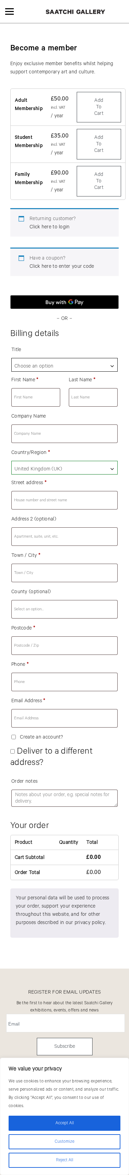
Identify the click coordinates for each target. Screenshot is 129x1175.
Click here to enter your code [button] (62, 266)
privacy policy (90, 922)
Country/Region (30, 452)
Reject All (64, 1160)
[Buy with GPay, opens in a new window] (64, 302)
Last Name (82, 380)
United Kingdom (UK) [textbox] (38, 469)
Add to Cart (99, 107)
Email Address (28, 701)
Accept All (64, 1123)
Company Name (28, 416)
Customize (64, 1141)
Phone (20, 664)
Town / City (25, 555)
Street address (28, 482)
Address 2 (33, 519)
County (31, 592)
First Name (25, 380)
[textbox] (64, 366)
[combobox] (64, 365)
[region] (64, 1116)
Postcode (23, 628)
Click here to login (50, 227)
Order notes (24, 781)
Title (16, 349)
